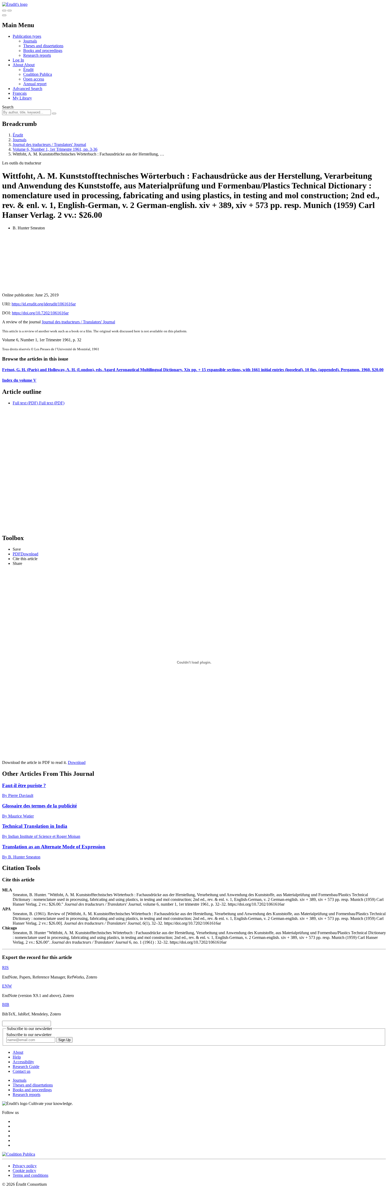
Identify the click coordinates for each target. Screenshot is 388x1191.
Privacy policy (25, 1166)
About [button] (18, 65)
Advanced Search (27, 88)
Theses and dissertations (43, 46)
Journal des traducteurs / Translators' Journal (49, 144)
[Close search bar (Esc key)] (9, 10)
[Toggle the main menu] (4, 15)
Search (7, 107)
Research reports (37, 55)
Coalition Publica (37, 74)
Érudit (28, 69)
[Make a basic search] (4, 10)
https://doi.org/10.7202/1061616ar (40, 313)
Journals (30, 41)
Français (20, 93)
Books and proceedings (42, 50)
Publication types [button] (27, 36)
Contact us (21, 1071)
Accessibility (23, 1062)
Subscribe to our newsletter (28, 1034)
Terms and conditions (30, 1175)
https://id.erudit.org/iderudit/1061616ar (44, 304)
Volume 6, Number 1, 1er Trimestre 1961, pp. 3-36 (55, 149)
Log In (18, 60)
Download (77, 762)
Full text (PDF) (25, 403)
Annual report (34, 84)
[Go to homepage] (14, 4)
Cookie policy (24, 1170)
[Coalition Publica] (18, 1154)
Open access (33, 79)
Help (17, 1057)
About (29, 65)
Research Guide (26, 1066)
